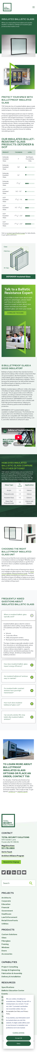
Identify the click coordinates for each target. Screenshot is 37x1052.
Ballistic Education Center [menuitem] (13, 990)
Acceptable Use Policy (13, 1011)
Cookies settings (18, 1033)
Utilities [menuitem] (5, 924)
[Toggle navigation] (33, 7)
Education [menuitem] (6, 904)
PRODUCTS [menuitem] (8, 929)
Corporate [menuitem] (6, 901)
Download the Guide (15, 313)
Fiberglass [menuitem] (6, 941)
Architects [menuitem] (6, 897)
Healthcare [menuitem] (6, 914)
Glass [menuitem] (4, 937)
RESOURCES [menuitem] (8, 982)
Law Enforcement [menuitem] (9, 917)
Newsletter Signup (11, 862)
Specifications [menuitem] (8, 987)
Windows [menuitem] (5, 947)
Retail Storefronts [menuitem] (10, 920)
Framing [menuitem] (5, 944)
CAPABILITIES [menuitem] (9, 962)
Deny (18, 1043)
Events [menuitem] (5, 994)
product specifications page (16, 233)
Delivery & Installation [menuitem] (11, 976)
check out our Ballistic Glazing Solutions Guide (18, 572)
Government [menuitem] (7, 910)
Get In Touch (7, 852)
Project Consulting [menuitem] (10, 967)
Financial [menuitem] (5, 907)
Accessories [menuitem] (7, 954)
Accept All (18, 1038)
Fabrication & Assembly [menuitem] (12, 973)
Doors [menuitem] (4, 950)
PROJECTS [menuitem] (8, 893)
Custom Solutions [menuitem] (9, 934)
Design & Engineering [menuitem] (11, 970)
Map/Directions (8, 846)
